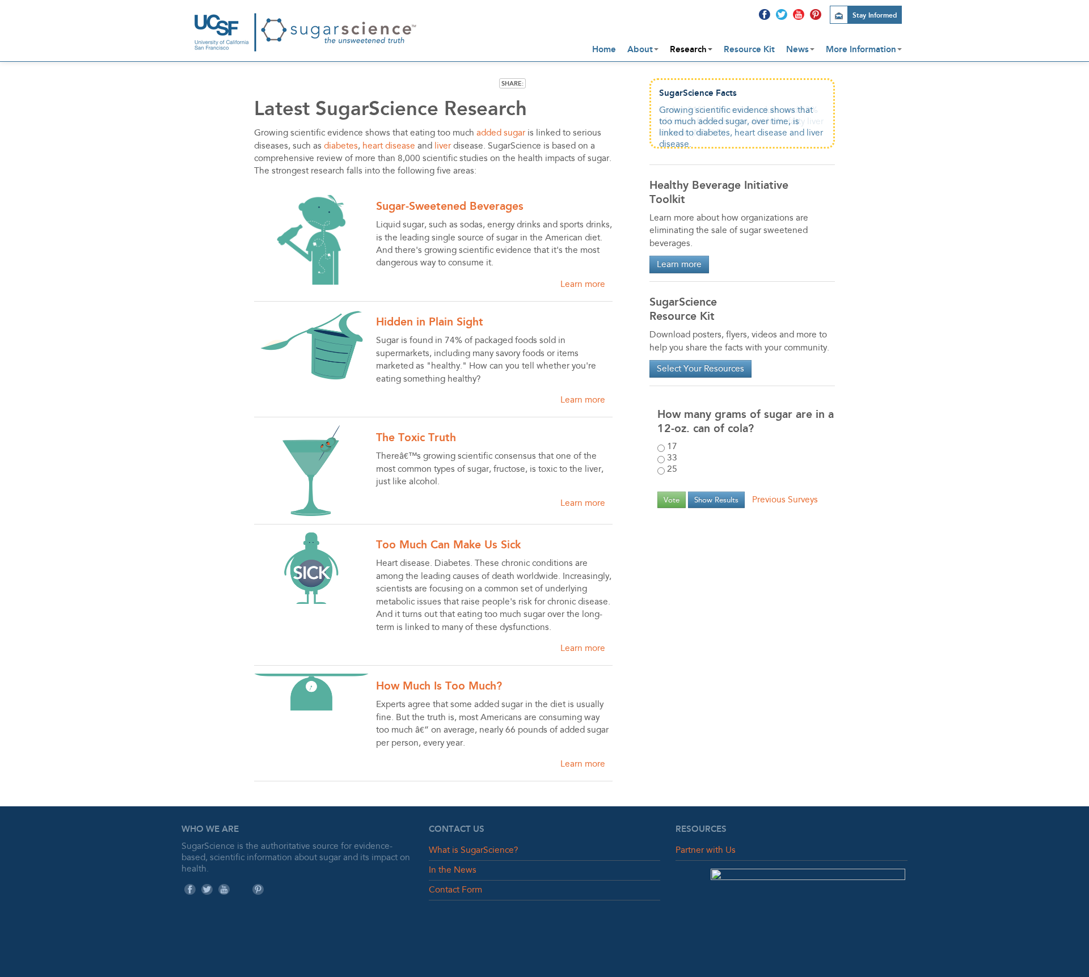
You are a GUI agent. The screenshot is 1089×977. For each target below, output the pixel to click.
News (797, 49)
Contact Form (455, 890)
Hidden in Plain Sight (429, 321)
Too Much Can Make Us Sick (448, 544)
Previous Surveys (785, 500)
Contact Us (456, 829)
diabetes (341, 146)
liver (442, 146)
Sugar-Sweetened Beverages (450, 206)
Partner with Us (706, 850)
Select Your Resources (700, 369)
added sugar (500, 133)
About (640, 49)
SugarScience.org (306, 26)
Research (688, 49)
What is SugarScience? (473, 850)
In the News (452, 870)
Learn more (582, 284)
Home (604, 49)
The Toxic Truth (416, 437)
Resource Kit (749, 49)
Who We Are (210, 829)
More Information (861, 49)
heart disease (388, 146)
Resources (701, 829)
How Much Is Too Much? (439, 685)
